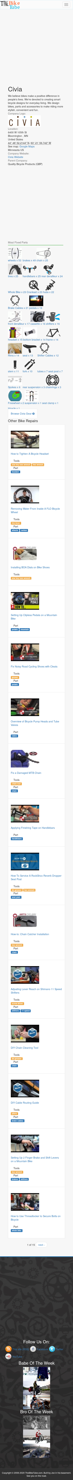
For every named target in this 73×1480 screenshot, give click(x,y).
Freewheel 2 (16, 403)
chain (14, 790)
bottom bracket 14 (34, 339)
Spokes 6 (14, 387)
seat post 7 (55, 371)
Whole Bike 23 (17, 292)
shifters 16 (53, 323)
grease (15, 677)
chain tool (16, 783)
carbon (24, 530)
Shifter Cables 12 (48, 355)
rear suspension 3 (34, 387)
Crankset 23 (34, 292)
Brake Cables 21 (18, 308)
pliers (14, 1113)
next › (41, 1244)
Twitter (59, 1349)
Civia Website (15, 157)
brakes (15, 1179)
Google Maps (27, 146)
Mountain (25, 629)
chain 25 (42, 260)
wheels (15, 530)
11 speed (26, 1010)
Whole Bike (16, 1230)
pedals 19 (35, 308)
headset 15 (15, 339)
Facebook (42, 1349)
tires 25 (13, 276)
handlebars (17, 838)
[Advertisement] (36, 45)
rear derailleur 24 (52, 276)
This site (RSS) (20, 1349)
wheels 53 (14, 260)
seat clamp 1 (50, 403)
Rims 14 (13, 355)
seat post (16, 897)
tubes (14, 736)
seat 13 (28, 355)
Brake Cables (17, 1120)
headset (15, 472)
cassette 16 (37, 323)
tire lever (16, 523)
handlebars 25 (32, 276)
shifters (15, 1010)
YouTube (17, 1356)
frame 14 (52, 339)
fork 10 (27, 371)
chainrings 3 (53, 387)
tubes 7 (42, 371)
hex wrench (38, 464)
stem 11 (13, 371)
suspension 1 (33, 403)
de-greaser (16, 890)
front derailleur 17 (19, 323)
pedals (15, 629)
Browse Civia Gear (21, 413)
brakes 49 (29, 260)
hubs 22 (48, 292)
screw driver (17, 1003)
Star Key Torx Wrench (21, 464)
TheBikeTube (9, 8)
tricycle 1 (14, 408)
